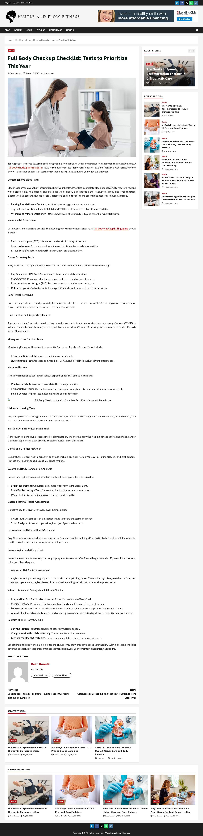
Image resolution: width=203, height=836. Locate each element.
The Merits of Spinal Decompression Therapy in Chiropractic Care (165, 73)
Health (70, 30)
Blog (7, 30)
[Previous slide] (190, 51)
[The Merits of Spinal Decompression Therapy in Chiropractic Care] (28, 730)
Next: (106, 693)
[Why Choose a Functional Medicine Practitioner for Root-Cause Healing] (173, 790)
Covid (29, 30)
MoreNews (110, 832)
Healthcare (55, 30)
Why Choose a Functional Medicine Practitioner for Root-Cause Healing (152, 162)
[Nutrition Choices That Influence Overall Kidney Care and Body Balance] (115, 730)
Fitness (41, 30)
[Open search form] (197, 30)
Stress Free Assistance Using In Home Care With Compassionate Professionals (152, 180)
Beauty (18, 30)
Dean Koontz (15, 73)
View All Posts (61, 675)
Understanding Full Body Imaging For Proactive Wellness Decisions (152, 198)
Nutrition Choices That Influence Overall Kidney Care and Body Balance (113, 751)
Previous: (38, 693)
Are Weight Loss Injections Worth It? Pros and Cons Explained (152, 127)
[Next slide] (193, 51)
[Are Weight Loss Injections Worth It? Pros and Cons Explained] (71, 730)
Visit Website (40, 675)
